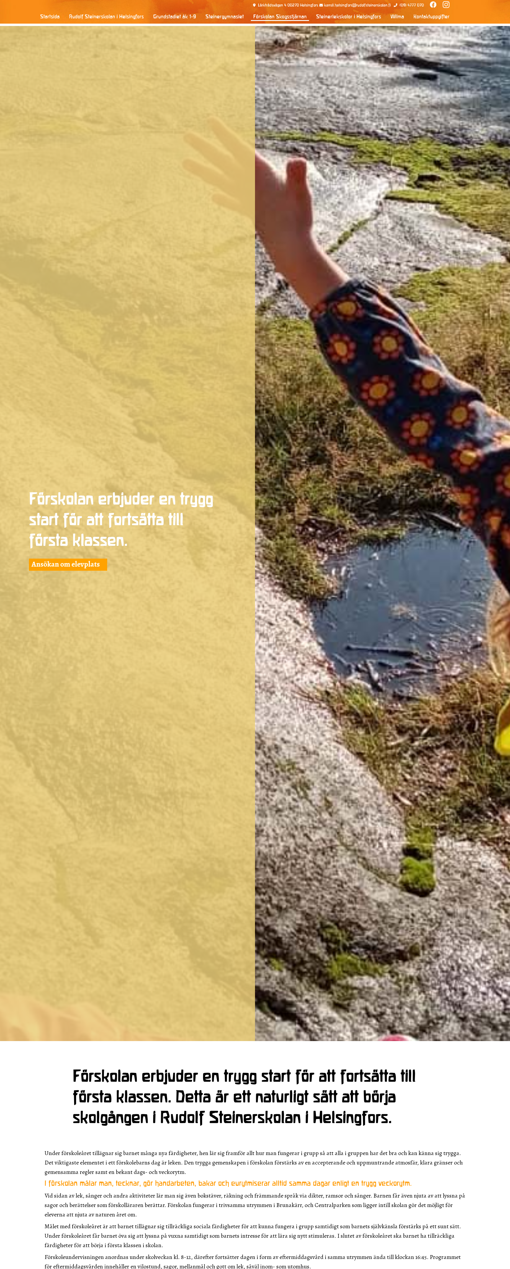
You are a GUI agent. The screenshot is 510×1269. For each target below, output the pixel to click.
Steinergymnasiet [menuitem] (224, 17)
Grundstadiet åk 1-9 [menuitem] (174, 17)
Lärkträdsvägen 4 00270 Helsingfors (288, 5)
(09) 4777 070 (412, 5)
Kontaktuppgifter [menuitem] (431, 17)
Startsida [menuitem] (50, 17)
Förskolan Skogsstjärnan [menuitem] (280, 17)
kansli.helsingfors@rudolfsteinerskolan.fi (357, 5)
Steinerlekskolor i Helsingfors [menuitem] (348, 17)
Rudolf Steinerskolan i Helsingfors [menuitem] (106, 17)
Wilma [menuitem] (397, 17)
